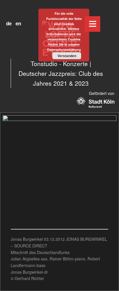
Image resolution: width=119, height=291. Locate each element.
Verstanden (66, 55)
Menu (92, 24)
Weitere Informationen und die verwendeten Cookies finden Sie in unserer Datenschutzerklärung (64, 39)
